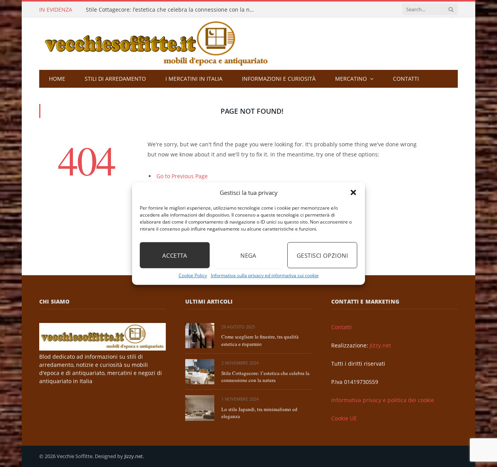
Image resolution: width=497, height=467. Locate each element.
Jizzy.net (380, 345)
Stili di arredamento (115, 78)
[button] (353, 192)
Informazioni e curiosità (279, 78)
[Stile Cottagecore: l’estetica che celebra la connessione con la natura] (199, 371)
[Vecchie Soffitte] (164, 43)
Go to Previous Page (182, 176)
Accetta (174, 255)
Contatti (406, 78)
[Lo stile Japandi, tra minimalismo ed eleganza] (199, 407)
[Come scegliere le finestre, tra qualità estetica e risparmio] (199, 335)
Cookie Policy (193, 275)
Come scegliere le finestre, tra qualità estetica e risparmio (260, 340)
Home (57, 78)
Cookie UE (344, 418)
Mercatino (351, 78)
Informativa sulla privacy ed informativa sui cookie (265, 275)
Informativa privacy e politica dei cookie (382, 400)
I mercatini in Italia (193, 78)
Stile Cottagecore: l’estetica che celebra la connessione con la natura (173, 9)
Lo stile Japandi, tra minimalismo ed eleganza (259, 413)
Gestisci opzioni (322, 255)
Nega (248, 255)
